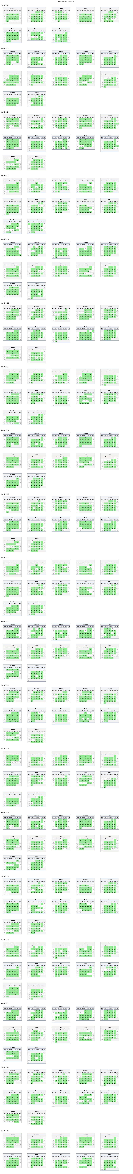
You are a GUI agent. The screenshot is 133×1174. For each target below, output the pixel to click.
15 (36, 16)
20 (15, 18)
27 (31, 21)
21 (17, 18)
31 (41, 21)
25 (63, 18)
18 (10, 18)
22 (36, 18)
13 (15, 16)
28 (34, 21)
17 (7, 18)
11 (9, 16)
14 (17, 16)
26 (66, 18)
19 (12, 18)
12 (12, 16)
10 (7, 16)
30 (39, 21)
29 (36, 21)
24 (7, 21)
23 (39, 18)
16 (39, 16)
